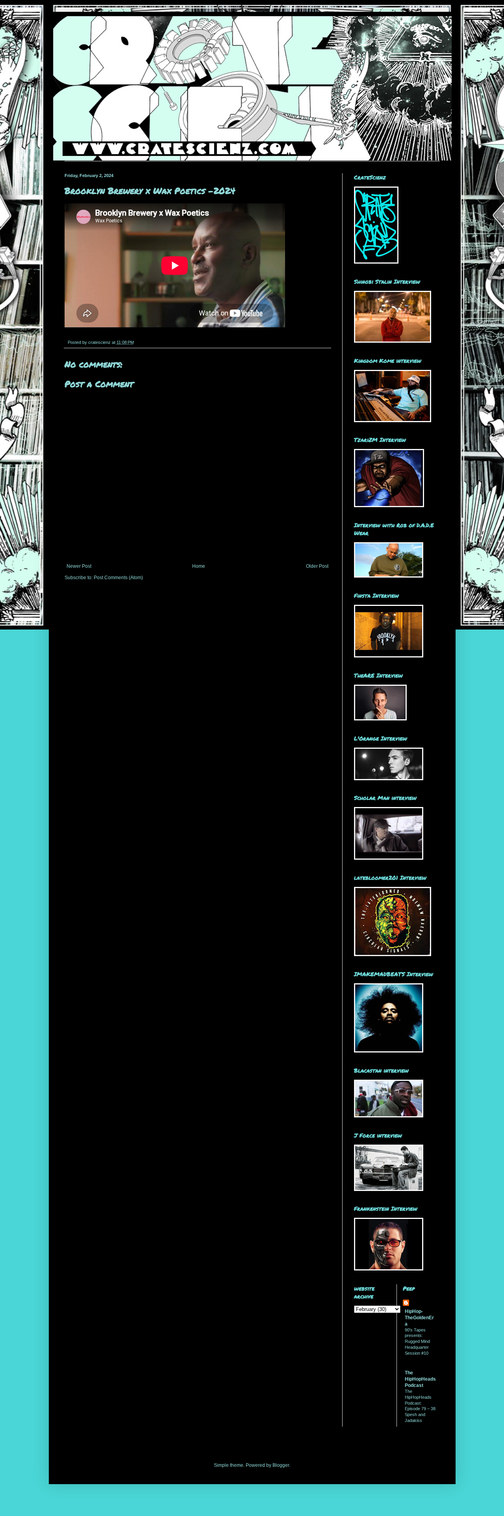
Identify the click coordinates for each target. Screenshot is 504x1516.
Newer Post (79, 566)
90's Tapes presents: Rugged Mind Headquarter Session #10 (417, 1341)
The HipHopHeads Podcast (420, 1379)
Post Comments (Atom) (118, 577)
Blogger (280, 1465)
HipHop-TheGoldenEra (419, 1318)
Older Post (317, 566)
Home (198, 566)
